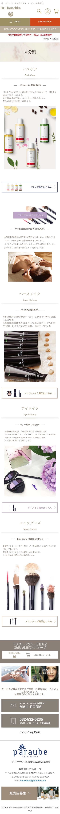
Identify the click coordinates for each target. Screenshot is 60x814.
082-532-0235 (22, 776)
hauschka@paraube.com (33, 780)
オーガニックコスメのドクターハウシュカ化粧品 (22, 3)
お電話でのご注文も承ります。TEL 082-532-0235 (30, 29)
